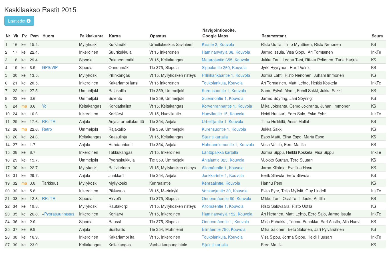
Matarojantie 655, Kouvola (225, 60)
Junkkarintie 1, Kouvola (223, 175)
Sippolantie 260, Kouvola (224, 67)
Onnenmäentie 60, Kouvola (226, 198)
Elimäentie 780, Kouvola (224, 229)
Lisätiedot (17, 21)
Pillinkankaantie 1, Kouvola (226, 75)
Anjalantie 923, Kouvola (223, 160)
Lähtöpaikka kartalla (220, 152)
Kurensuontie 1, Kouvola (224, 90)
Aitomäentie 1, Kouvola (223, 167)
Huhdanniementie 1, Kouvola (228, 144)
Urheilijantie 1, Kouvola (222, 121)
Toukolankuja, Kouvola (222, 83)
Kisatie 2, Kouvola (218, 44)
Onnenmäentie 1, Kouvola (225, 221)
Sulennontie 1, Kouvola (223, 98)
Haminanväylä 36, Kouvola (226, 52)
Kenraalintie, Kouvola (221, 183)
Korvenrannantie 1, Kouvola (227, 106)
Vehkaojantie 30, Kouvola (225, 190)
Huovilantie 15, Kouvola (223, 113)
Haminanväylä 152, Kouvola (227, 214)
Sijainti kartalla (215, 137)
